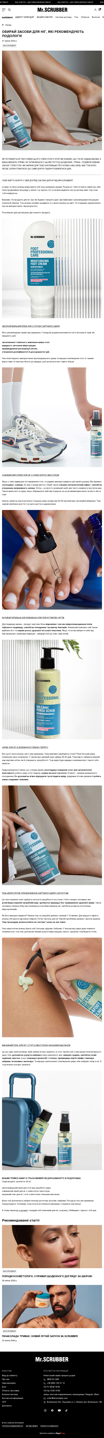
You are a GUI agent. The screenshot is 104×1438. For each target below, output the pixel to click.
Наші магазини (9, 1383)
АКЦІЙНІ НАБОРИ (45, 17)
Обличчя (85, 17)
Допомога (7, 1406)
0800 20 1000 (53, 1379)
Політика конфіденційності (12, 1426)
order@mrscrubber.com (57, 1398)
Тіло (76, 17)
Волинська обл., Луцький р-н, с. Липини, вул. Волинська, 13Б (74, 1402)
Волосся (96, 17)
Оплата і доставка (10, 1391)
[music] (66, 1410)
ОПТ (4, 1402)
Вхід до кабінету (9, 1376)
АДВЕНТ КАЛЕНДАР (24, 17)
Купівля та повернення (49, 1426)
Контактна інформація (12, 1398)
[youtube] (59, 1410)
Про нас (5, 1379)
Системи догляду (63, 17)
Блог (4, 1387)
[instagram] (45, 1410)
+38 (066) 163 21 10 (56, 1383)
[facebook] (52, 1410)
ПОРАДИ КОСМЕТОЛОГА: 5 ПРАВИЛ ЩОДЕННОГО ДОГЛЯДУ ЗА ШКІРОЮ (47, 1276)
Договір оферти (32, 1426)
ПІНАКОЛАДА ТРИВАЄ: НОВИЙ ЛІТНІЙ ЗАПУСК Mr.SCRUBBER (40, 1336)
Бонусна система (10, 1394)
